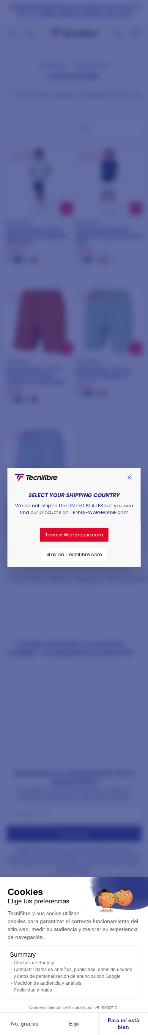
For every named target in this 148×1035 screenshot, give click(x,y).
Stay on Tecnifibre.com (74, 554)
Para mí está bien (123, 1023)
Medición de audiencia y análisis (47, 983)
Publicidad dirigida (33, 990)
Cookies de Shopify (34, 962)
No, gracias (24, 1024)
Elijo (74, 1024)
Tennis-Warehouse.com (74, 534)
